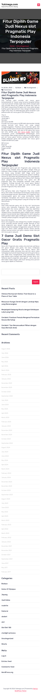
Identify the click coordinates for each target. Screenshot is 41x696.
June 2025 (5, 404)
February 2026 (6, 374)
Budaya (4, 584)
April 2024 (4, 465)
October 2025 (6, 392)
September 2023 (7, 495)
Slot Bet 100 (6, 627)
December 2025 (6, 383)
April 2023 (4, 516)
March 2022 (5, 533)
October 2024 (6, 439)
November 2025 (6, 387)
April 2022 (4, 529)
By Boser (18, 88)
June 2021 (4, 563)
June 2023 (5, 507)
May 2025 (4, 409)
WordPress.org (7, 672)
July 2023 (4, 503)
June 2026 (5, 357)
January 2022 (6, 542)
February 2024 (6, 473)
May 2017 (4, 567)
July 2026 (4, 353)
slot (3, 622)
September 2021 (6, 559)
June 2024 (5, 456)
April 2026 (4, 366)
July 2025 (4, 400)
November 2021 (6, 550)
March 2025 (5, 417)
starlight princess (8, 633)
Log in (3, 656)
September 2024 (7, 443)
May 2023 (4, 512)
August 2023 (5, 499)
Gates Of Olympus (8, 589)
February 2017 (6, 572)
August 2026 (5, 349)
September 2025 (7, 396)
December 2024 (6, 430)
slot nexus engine (24, 132)
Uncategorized (23, 46)
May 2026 (4, 362)
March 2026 (5, 370)
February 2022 (6, 537)
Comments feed (7, 667)
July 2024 (4, 452)
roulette (4, 606)
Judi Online (5, 600)
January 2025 (6, 426)
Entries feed (6, 661)
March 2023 (5, 520)
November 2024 (6, 435)
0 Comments (7, 90)
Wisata (4, 644)
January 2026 (6, 379)
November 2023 (6, 486)
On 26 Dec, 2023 (6, 88)
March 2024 (5, 469)
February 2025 (6, 422)
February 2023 (6, 525)
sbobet (4, 617)
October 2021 (5, 555)
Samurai (4, 611)
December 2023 (6, 482)
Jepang (4, 595)
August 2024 (5, 447)
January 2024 (6, 477)
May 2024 (4, 460)
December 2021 (6, 546)
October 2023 (6, 490)
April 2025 (4, 413)
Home (12, 46)
